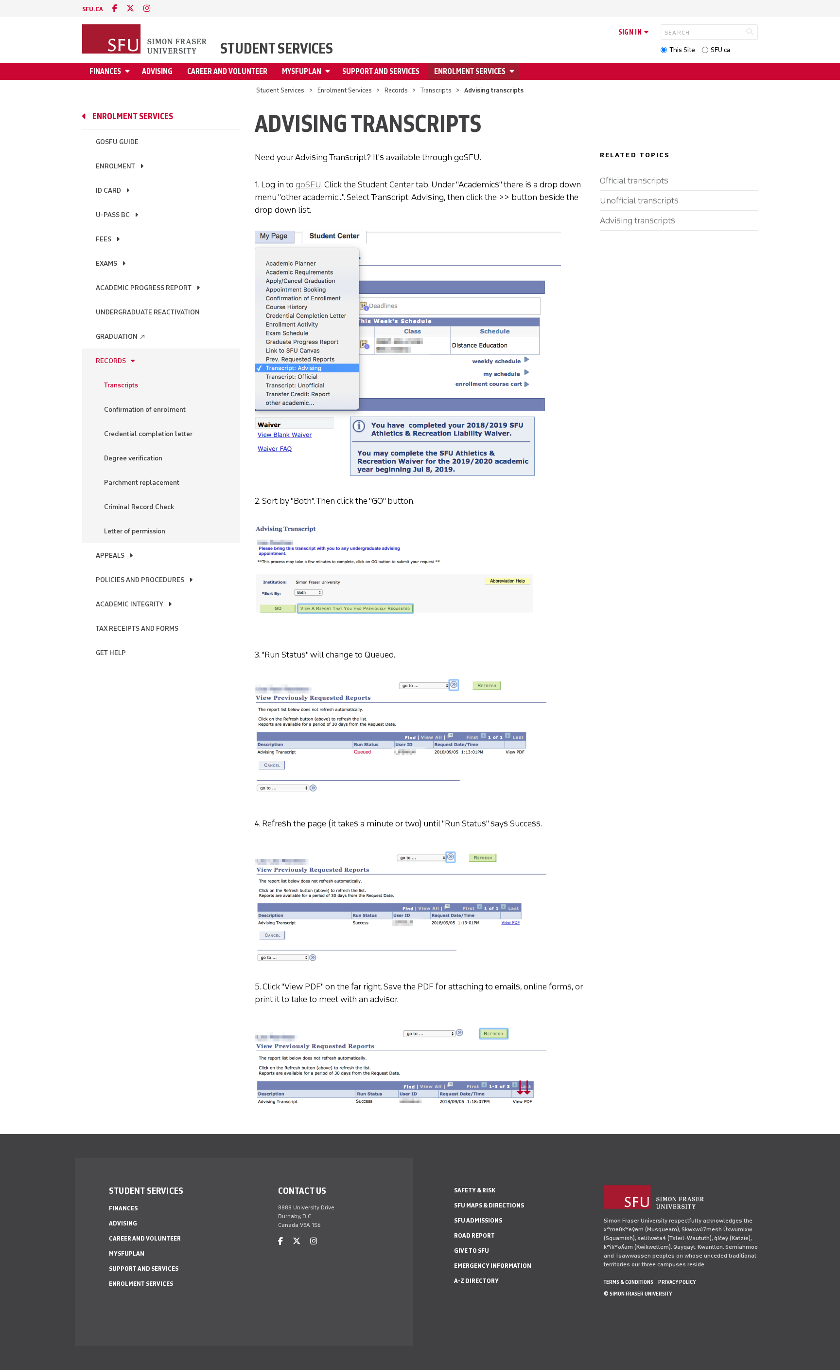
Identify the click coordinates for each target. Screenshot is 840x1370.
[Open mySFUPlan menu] (329, 71)
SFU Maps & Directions (489, 1205)
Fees (103, 239)
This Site (682, 50)
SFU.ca (720, 50)
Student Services (276, 48)
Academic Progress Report (144, 288)
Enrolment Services (470, 71)
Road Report (474, 1235)
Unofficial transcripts (639, 200)
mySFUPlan (301, 71)
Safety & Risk (474, 1190)
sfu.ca (92, 9)
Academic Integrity (129, 604)
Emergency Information (492, 1265)
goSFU (308, 184)
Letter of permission (134, 531)
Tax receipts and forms (137, 628)
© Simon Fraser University (638, 1293)
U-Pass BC (113, 215)
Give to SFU (471, 1250)
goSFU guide (117, 142)
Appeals (110, 555)
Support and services (381, 71)
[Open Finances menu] (129, 71)
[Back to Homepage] (145, 39)
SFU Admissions (478, 1220)
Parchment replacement (141, 482)
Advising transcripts (637, 220)
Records (396, 90)
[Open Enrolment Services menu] (513, 71)
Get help (111, 653)
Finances (105, 71)
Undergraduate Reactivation (148, 312)
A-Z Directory (476, 1281)
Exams (106, 263)
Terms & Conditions (628, 1282)
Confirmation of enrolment (145, 409)
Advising (157, 71)
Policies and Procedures (140, 580)
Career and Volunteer (227, 71)
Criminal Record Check (139, 507)
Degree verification (133, 458)
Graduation (121, 336)
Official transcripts (634, 180)
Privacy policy (677, 1282)
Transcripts (436, 90)
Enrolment (115, 166)
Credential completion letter (148, 434)
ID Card (108, 190)
